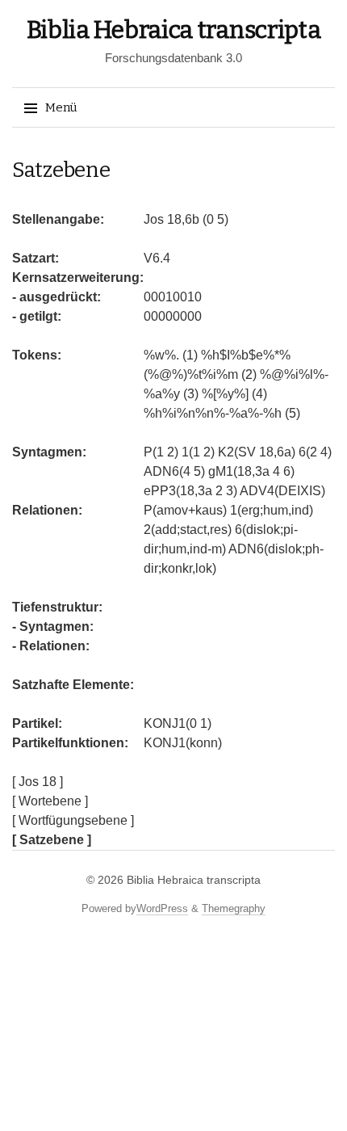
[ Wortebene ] (50, 801)
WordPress (162, 908)
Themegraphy (233, 908)
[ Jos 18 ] (37, 781)
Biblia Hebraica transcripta (174, 29)
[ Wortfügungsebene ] (73, 820)
